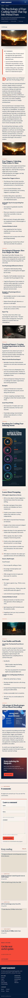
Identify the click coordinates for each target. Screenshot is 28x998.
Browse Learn (8, 774)
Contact (8, 989)
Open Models (4, 982)
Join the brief (4, 959)
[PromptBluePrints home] (6, 2)
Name (4, 805)
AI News (3, 977)
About (2, 989)
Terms (7, 991)
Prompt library (18, 977)
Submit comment (8, 838)
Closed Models (4, 984)
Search (16, 981)
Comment (10, 827)
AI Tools (2, 981)
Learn (7, 5)
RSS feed (16, 982)
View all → (24, 848)
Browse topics (18, 979)
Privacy (2, 991)
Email (8, 814)
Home (2, 5)
